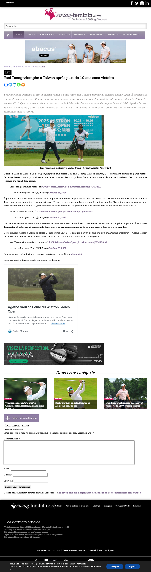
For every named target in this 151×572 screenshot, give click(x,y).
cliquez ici (76, 254)
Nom (7, 468)
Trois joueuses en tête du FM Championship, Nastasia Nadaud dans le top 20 (36, 527)
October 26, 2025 (57, 192)
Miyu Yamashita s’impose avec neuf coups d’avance (26, 532)
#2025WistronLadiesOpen (55, 186)
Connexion (9, 3)
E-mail (8, 474)
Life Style (97, 506)
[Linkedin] (14, 85)
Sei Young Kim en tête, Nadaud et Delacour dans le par (27, 529)
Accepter (115, 566)
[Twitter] (10, 85)
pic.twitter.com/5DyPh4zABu (78, 211)
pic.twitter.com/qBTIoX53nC (92, 242)
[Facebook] (6, 85)
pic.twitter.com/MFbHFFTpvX (85, 186)
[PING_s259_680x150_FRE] (75, 354)
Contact (57, 550)
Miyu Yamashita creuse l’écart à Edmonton (22, 537)
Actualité (40, 66)
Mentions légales (106, 550)
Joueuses (137, 506)
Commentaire (12, 438)
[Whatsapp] (19, 85)
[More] (23, 85)
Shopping (108, 506)
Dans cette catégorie (75, 372)
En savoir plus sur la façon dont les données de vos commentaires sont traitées (100, 492)
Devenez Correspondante (74, 550)
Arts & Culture (72, 506)
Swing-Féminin (43, 550)
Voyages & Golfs (123, 506)
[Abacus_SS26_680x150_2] (75, 51)
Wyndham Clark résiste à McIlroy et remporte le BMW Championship (33, 534)
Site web (8, 480)
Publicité (92, 550)
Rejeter (132, 566)
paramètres (96, 566)
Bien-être (85, 506)
